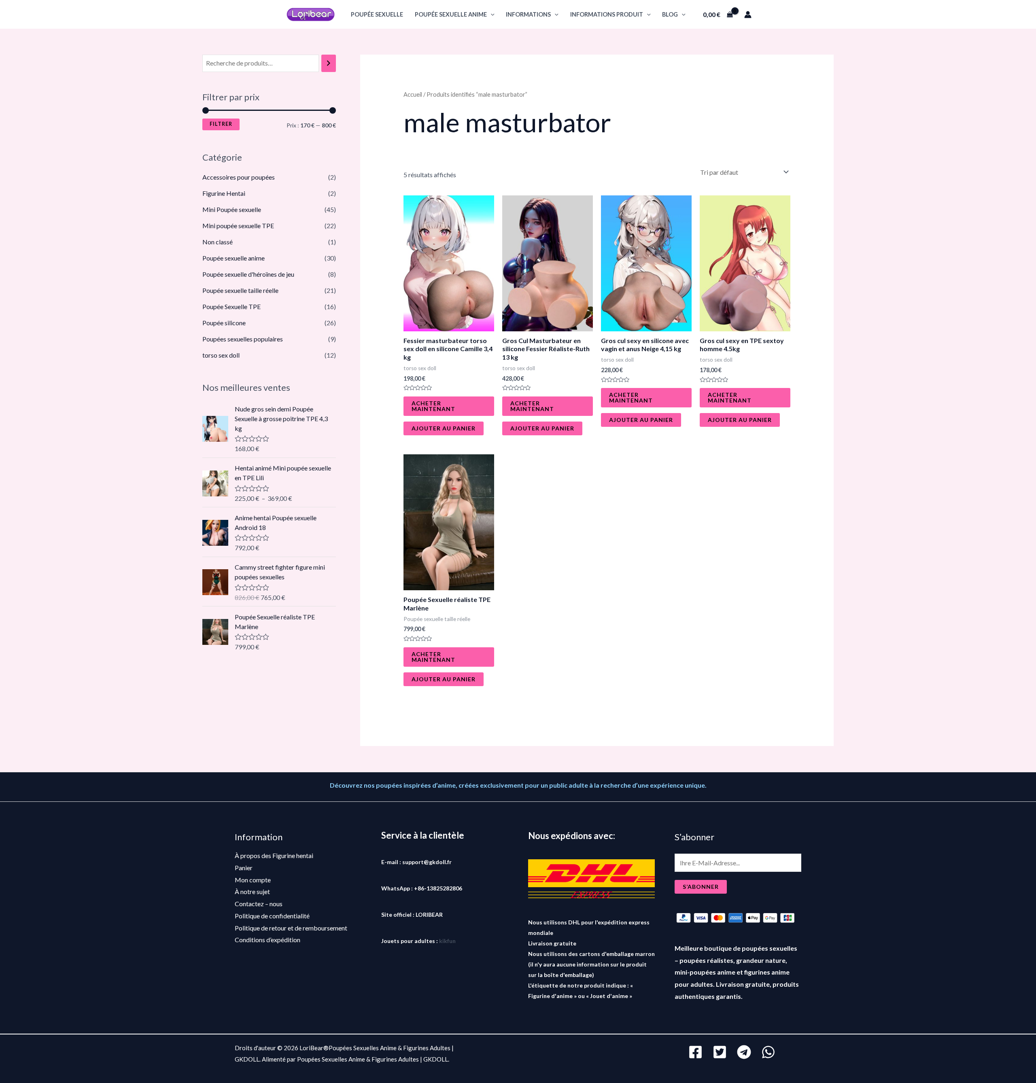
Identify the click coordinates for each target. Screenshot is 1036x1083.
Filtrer (221, 124)
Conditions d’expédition (267, 939)
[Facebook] (695, 1052)
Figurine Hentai (223, 193)
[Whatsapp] (768, 1052)
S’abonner (701, 886)
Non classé (217, 242)
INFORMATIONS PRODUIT (606, 14)
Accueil (412, 94)
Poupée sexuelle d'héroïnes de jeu (248, 274)
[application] (491, 14)
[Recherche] (328, 63)
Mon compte (253, 880)
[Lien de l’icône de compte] (748, 14)
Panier (244, 867)
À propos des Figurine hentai (274, 855)
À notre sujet (252, 891)
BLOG (670, 14)
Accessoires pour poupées (238, 177)
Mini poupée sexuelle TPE (238, 225)
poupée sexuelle (377, 14)
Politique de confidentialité (272, 916)
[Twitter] (720, 1052)
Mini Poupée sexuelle (231, 209)
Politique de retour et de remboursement (291, 928)
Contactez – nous (258, 903)
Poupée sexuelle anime (451, 14)
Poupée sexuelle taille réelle (240, 290)
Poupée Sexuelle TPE (231, 306)
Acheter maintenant (433, 406)
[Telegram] (744, 1052)
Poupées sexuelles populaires (242, 339)
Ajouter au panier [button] (444, 428)
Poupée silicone (224, 322)
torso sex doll (221, 355)
